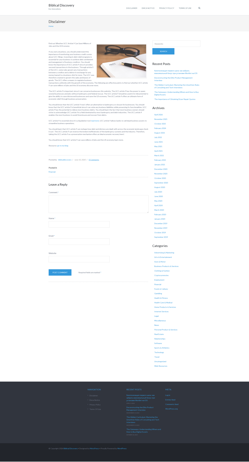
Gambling (158, 293)
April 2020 (158, 205)
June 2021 (158, 142)
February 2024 (160, 128)
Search (163, 51)
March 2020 (159, 210)
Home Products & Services (165, 307)
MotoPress (94, 448)
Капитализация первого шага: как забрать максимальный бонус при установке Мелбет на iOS (140, 397)
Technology (159, 352)
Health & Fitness (161, 298)
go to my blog (62, 145)
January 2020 (159, 219)
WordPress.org (171, 409)
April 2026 (158, 114)
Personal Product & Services (165, 330)
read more (95, 121)
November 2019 (160, 228)
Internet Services (161, 311)
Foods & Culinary (161, 289)
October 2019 (160, 232)
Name (51, 218)
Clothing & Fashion (162, 271)
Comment (53, 192)
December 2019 (160, 223)
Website (52, 253)
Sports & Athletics (161, 348)
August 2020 (159, 187)
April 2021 (158, 151)
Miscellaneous (160, 320)
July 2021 (158, 137)
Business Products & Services (166, 266)
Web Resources (160, 366)
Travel (156, 357)
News (156, 325)
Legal (156, 316)
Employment (159, 280)
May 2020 (158, 201)
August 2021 (159, 133)
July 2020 (158, 192)
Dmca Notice (148, 8)
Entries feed (170, 400)
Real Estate (159, 334)
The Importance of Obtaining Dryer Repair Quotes (174, 99)
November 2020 (160, 174)
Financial (52, 172)
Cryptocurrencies (161, 275)
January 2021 (159, 164)
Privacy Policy (166, 8)
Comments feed (171, 404)
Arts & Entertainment (163, 257)
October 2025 (160, 124)
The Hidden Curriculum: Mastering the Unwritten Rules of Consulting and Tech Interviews (142, 419)
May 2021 (158, 146)
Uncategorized (160, 361)
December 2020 (160, 169)
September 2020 (161, 183)
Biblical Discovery (71, 448)
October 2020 (160, 178)
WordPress (122, 448)
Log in (167, 395)
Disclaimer (131, 8)
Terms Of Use (185, 8)
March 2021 (159, 155)
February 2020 (160, 214)
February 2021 (160, 160)
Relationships (159, 339)
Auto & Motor (160, 262)
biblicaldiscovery (64, 160)
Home (51, 26)
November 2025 (160, 119)
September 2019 (161, 237)
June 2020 (158, 196)
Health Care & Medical (163, 302)
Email (51, 236)
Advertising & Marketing (164, 252)
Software (158, 343)
